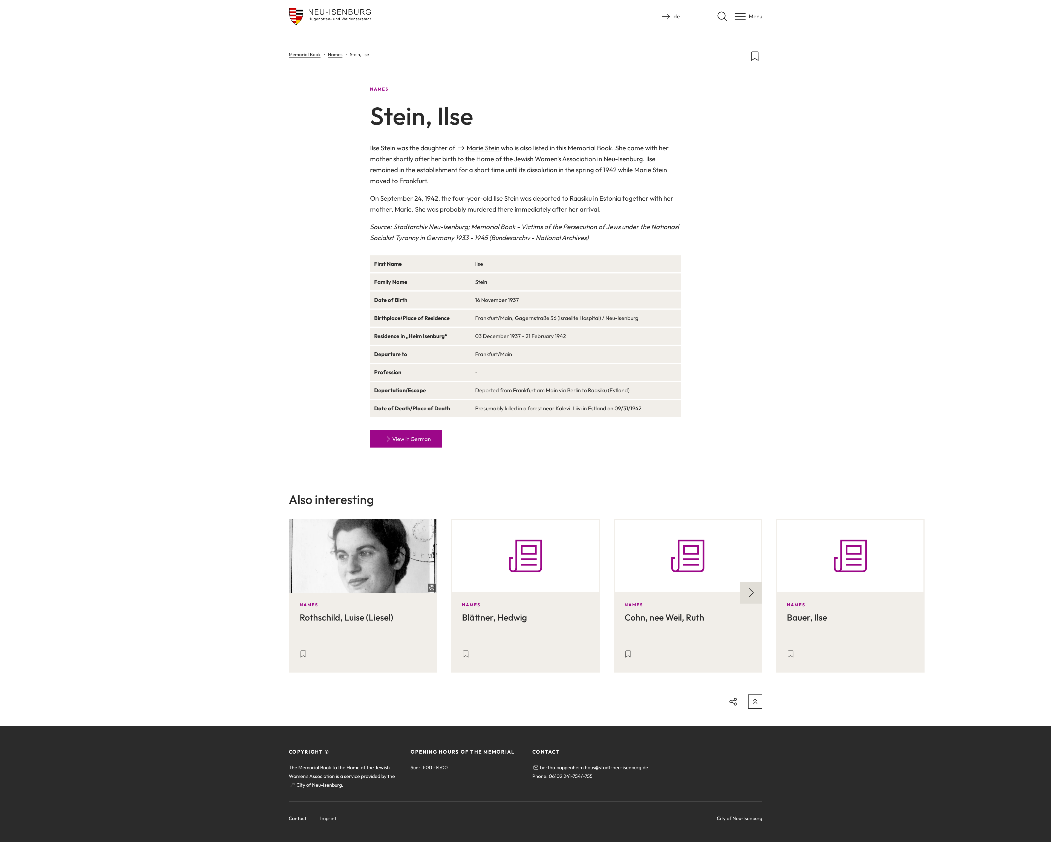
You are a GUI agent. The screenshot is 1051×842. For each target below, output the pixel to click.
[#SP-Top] (755, 701)
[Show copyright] (432, 588)
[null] (751, 593)
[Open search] (722, 16)
